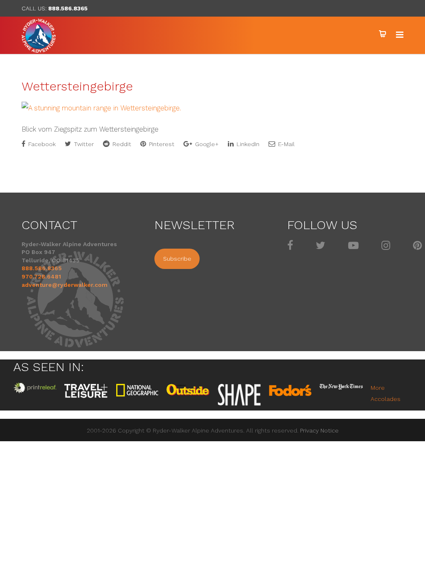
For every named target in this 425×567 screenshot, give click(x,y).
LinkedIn (247, 144)
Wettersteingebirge (77, 86)
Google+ (206, 144)
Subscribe (177, 258)
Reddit (121, 144)
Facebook (41, 144)
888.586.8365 (68, 8)
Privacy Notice (319, 430)
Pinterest (160, 144)
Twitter (83, 144)
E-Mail (285, 144)
